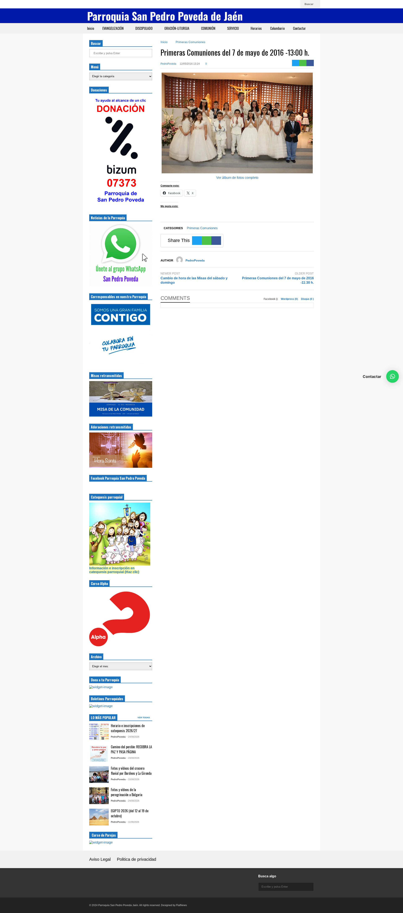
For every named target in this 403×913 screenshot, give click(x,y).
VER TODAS (143, 717)
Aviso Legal (100, 859)
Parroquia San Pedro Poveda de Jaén (165, 15)
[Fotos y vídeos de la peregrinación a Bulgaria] (99, 795)
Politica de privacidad (136, 859)
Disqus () (307, 299)
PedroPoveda (168, 63)
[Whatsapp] (295, 4)
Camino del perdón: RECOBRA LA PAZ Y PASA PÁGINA (131, 749)
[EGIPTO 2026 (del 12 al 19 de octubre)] (99, 817)
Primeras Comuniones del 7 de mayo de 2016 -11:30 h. (278, 280)
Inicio (90, 28)
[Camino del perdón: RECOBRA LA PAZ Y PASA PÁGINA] (99, 753)
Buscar (309, 4)
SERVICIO (233, 28)
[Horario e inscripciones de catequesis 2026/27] (99, 731)
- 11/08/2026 (133, 822)
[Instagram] (274, 4)
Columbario (277, 28)
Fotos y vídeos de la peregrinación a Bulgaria (126, 792)
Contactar (299, 28)
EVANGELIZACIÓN (113, 28)
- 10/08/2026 (133, 779)
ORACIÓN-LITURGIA (177, 28)
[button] (392, 376)
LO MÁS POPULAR (103, 717)
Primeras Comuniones (202, 228)
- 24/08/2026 (133, 736)
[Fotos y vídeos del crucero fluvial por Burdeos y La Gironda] (99, 774)
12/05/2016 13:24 (190, 63)
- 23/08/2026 (133, 758)
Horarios (256, 28)
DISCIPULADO (144, 28)
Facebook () (271, 299)
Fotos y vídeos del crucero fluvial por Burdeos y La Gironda (131, 771)
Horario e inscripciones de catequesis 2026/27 (128, 728)
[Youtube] (288, 4)
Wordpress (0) (289, 299)
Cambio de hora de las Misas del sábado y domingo (194, 280)
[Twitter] (295, 63)
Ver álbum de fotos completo (237, 177)
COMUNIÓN (208, 28)
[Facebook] (281, 4)
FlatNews (181, 905)
